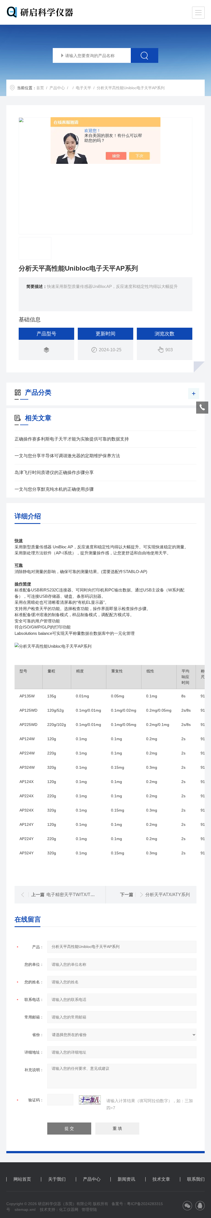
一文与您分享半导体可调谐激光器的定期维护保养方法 (67, 455)
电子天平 (83, 88)
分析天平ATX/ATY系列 (167, 894)
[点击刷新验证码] (90, 1100)
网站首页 (22, 1179)
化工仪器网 (68, 1209)
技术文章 (161, 1179)
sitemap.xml (25, 1209)
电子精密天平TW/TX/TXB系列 (75, 894)
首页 (40, 88)
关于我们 (57, 1179)
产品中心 (57, 88)
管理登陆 (89, 1209)
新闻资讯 (126, 1179)
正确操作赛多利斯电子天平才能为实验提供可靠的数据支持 (72, 439)
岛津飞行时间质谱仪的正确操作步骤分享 (54, 472)
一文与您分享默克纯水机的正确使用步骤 (54, 489)
